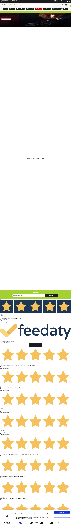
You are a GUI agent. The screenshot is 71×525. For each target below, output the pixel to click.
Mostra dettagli (58, 522)
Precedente (35, 344)
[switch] (31, 523)
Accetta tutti (61, 512)
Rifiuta (61, 517)
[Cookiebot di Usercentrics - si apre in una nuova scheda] (7, 523)
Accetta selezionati (61, 514)
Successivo (35, 345)
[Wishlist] (62, 5)
